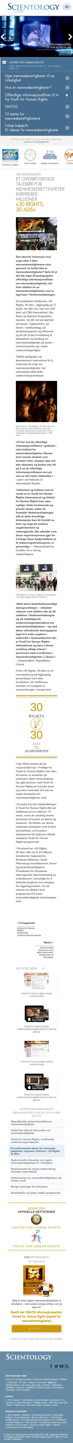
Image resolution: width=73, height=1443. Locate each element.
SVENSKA (56, 1385)
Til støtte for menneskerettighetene (22, 116)
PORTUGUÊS (23, 1390)
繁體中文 (52, 1382)
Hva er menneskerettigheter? (28, 87)
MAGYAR (36, 1385)
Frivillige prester (40, 1402)
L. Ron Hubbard (13, 1400)
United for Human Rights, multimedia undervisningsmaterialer (32, 1141)
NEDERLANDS (12, 1385)
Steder (55, 1405)
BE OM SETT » (36, 1328)
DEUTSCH (26, 1385)
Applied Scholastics (50, 163)
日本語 (31, 1382)
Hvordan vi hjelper (10, 165)
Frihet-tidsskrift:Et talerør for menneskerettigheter (31, 128)
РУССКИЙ (41, 1382)
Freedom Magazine (14, 1422)
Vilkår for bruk (61, 1437)
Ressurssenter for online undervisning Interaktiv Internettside (33, 1170)
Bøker (10, 1405)
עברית (22, 1382)
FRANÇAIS (12, 1382)
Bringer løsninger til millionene (29, 1186)
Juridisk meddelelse (13, 1439)
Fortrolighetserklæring (14, 1437)
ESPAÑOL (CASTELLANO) (38, 1387)
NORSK (46, 1385)
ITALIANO (10, 1390)
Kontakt (46, 1405)
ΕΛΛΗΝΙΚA (58, 1387)
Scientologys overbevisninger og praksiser (41, 1400)
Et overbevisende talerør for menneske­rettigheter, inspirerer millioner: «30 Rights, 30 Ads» (35, 1151)
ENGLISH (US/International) (18, 1379)
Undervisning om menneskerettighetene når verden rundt (36, 1179)
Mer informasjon (34, 1405)
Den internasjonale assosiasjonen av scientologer (43, 1420)
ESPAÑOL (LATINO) (15, 1387)
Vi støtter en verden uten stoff (52, 1422)
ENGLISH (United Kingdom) (45, 1379)
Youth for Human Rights (40, 1425)
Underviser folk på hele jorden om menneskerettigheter (30, 1132)
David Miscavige (22, 1417)
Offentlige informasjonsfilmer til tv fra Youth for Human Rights (32, 97)
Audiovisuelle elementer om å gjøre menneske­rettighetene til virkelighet (31, 1161)
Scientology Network (41, 1415)
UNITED (11, 106)
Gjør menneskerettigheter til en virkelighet (30, 78)
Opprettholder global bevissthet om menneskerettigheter (31, 1123)
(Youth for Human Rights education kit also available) (36, 1339)
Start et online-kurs (40, 1417)
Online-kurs (20, 1405)
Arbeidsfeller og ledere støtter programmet (35, 1192)
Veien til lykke (30, 163)
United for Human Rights (17, 1425)
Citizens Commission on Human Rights (33, 1426)
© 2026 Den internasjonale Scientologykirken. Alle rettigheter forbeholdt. (36, 1434)
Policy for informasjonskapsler (39, 1437)
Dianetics (26, 1415)
